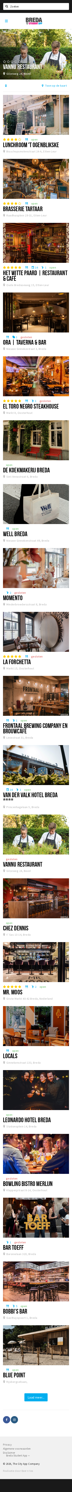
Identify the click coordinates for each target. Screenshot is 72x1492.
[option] (36, 54)
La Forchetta (17, 661)
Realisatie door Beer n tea (18, 1471)
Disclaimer (9, 1452)
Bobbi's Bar (15, 1311)
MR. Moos (12, 992)
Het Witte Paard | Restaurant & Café (35, 275)
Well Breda (15, 533)
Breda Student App (17, 1455)
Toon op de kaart (56, 85)
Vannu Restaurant (22, 864)
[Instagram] (14, 1419)
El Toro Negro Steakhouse (31, 406)
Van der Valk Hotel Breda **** (30, 797)
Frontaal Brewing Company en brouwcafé (35, 728)
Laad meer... (36, 1397)
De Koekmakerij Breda (26, 470)
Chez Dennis (15, 928)
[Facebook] (6, 1419)
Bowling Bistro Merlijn (28, 1183)
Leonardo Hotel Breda (27, 1119)
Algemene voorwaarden (17, 1448)
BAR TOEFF (13, 1247)
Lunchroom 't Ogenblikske (31, 144)
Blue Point (14, 1374)
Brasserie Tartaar (23, 208)
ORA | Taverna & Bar (24, 342)
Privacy (7, 1444)
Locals (10, 1055)
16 (34, 267)
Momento (13, 597)
